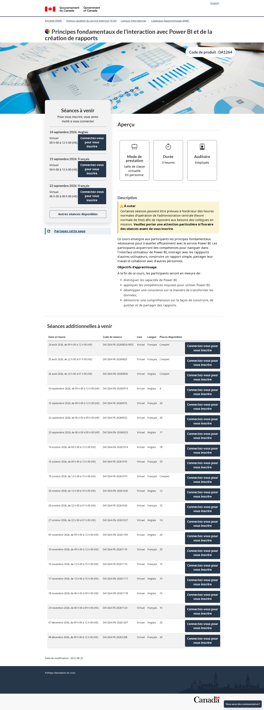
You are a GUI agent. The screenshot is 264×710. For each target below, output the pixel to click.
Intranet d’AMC (53, 20)
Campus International (133, 20)
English (215, 3)
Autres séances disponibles (78, 214)
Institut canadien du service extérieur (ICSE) (91, 20)
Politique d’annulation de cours (60, 672)
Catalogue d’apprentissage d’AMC (170, 20)
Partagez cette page (69, 231)
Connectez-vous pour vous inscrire (92, 142)
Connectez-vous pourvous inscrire (202, 348)
